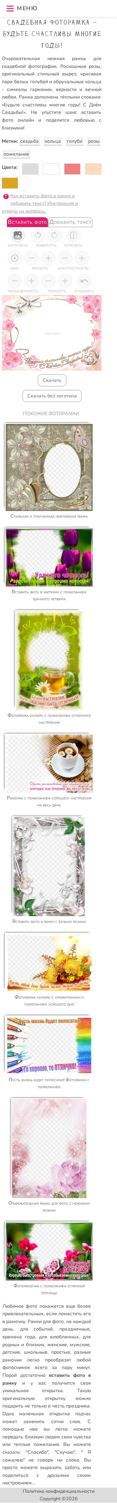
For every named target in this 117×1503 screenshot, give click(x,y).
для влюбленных (59, 1337)
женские (57, 1344)
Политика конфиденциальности (58, 1491)
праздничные (74, 1329)
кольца (53, 141)
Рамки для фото (46, 1321)
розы (94, 141)
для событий (36, 1329)
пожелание (16, 154)
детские (11, 1352)
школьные (35, 1352)
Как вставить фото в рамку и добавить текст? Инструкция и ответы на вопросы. (40, 203)
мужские (80, 1344)
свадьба (29, 141)
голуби (74, 141)
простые (60, 1352)
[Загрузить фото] (17, 235)
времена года (18, 1337)
